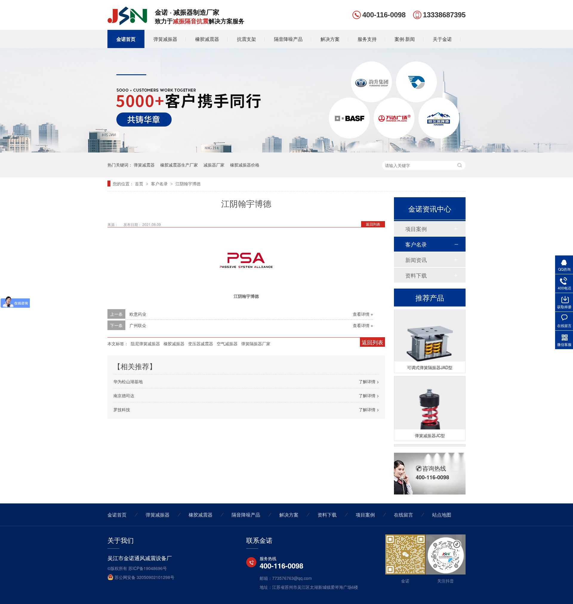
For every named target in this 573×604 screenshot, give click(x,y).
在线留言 (403, 514)
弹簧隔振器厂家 (255, 343)
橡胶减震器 (207, 39)
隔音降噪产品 (288, 39)
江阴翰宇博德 (188, 184)
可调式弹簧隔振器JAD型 (429, 364)
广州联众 (138, 325)
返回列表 (373, 223)
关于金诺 (442, 39)
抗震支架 (246, 39)
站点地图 (441, 514)
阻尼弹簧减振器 (145, 343)
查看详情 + (363, 314)
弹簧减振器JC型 (430, 432)
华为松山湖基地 (128, 381)
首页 (139, 184)
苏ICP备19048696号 (147, 568)
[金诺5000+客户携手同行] (286, 151)
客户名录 (160, 184)
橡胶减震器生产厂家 (179, 165)
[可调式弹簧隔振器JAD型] (429, 340)
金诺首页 (125, 39)
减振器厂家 (214, 165)
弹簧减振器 (165, 39)
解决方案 (330, 39)
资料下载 (416, 275)
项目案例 (416, 228)
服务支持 (367, 39)
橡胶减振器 (174, 343)
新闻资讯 (416, 260)
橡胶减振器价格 (244, 165)
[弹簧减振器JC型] (429, 408)
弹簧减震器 (144, 165)
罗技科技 (121, 409)
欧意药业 (138, 314)
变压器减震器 (200, 343)
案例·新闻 (405, 39)
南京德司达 (123, 395)
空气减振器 (227, 343)
